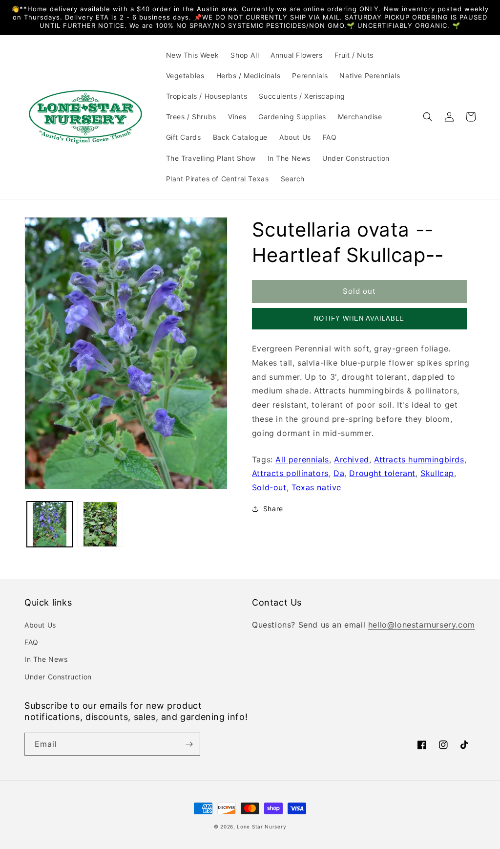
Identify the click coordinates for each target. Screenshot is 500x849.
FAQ (31, 642)
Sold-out (269, 487)
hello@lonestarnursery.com (421, 625)
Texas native (316, 487)
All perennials (302, 459)
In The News (46, 659)
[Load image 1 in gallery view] (49, 524)
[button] (427, 117)
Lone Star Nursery (261, 826)
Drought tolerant (382, 473)
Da (338, 473)
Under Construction (58, 677)
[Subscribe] (189, 744)
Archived (351, 459)
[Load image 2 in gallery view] (100, 524)
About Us (40, 625)
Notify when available (359, 318)
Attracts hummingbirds (419, 459)
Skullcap (437, 473)
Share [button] (273, 508)
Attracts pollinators (290, 473)
